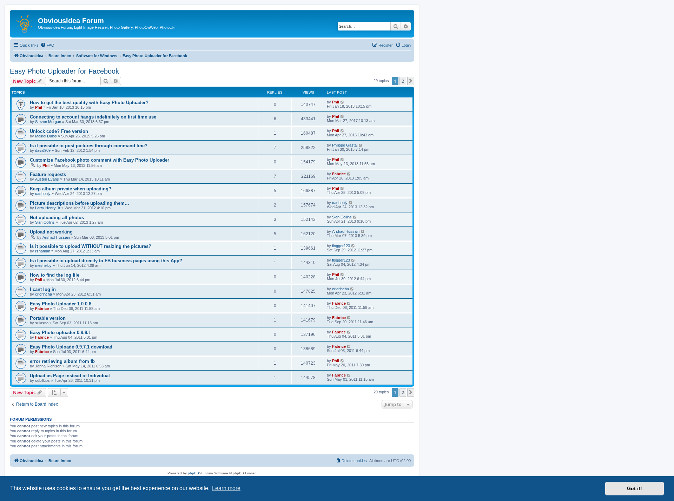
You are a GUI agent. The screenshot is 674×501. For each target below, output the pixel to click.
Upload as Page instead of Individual (70, 375)
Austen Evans (47, 179)
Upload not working (51, 232)
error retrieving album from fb (62, 361)
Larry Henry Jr (47, 208)
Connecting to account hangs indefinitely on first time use (93, 117)
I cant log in (43, 289)
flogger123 (341, 246)
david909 (43, 150)
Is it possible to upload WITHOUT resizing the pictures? (90, 246)
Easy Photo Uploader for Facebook (64, 71)
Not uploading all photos (57, 217)
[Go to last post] (342, 102)
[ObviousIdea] (25, 23)
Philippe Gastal (344, 145)
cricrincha (43, 294)
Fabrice (339, 174)
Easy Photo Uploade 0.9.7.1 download (71, 347)
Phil (38, 107)
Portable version (48, 318)
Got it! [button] (634, 488)
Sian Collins (45, 222)
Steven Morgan (48, 122)
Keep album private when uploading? (70, 188)
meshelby (43, 265)
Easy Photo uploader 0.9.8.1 (60, 332)
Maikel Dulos (46, 136)
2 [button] (403, 81)
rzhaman (42, 251)
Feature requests (48, 174)
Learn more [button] (226, 488)
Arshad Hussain (56, 237)
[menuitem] (47, 45)
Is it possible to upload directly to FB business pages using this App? (106, 260)
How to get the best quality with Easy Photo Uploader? (89, 102)
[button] (410, 81)
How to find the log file (54, 275)
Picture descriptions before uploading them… (79, 203)
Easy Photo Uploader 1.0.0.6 (60, 303)
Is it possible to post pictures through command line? (88, 145)
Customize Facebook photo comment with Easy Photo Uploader (99, 160)
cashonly (43, 193)
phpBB (193, 473)
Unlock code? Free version (59, 131)
